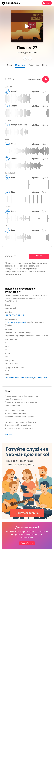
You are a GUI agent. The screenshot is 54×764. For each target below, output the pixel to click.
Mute (37, 91)
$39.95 (39, 256)
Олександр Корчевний (27, 52)
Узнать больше (27, 543)
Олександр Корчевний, (15, 322)
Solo (46, 91)
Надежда (29, 377)
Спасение (9, 377)
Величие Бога (40, 377)
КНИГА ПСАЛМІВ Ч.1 (14, 315)
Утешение (19, 377)
